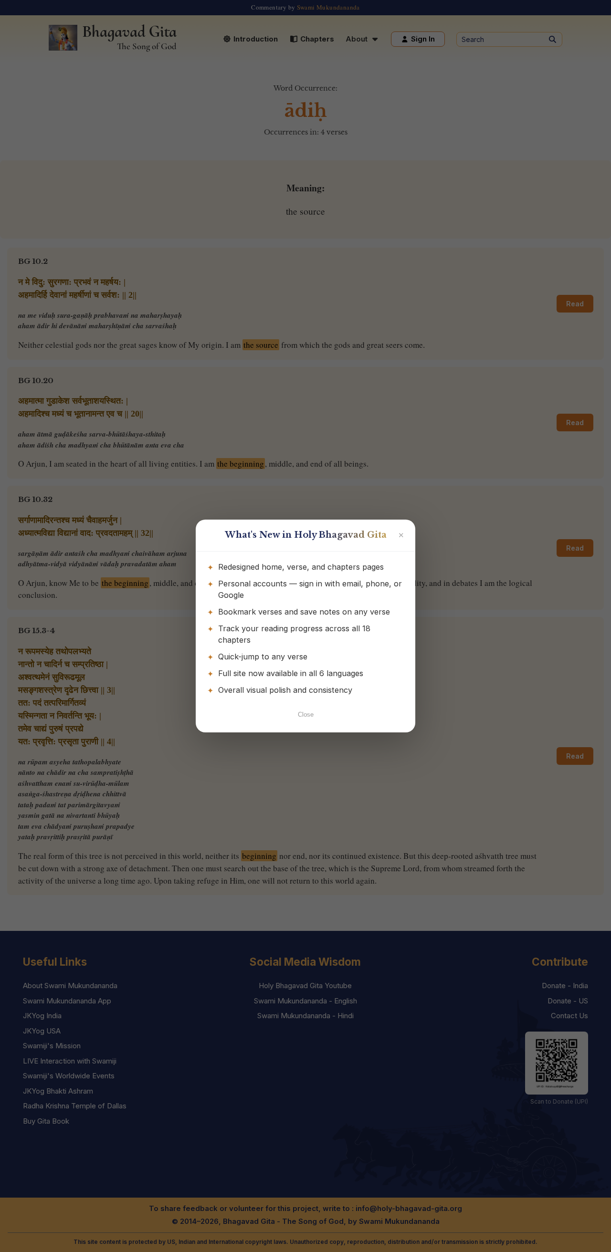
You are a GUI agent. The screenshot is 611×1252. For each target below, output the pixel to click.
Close (306, 714)
